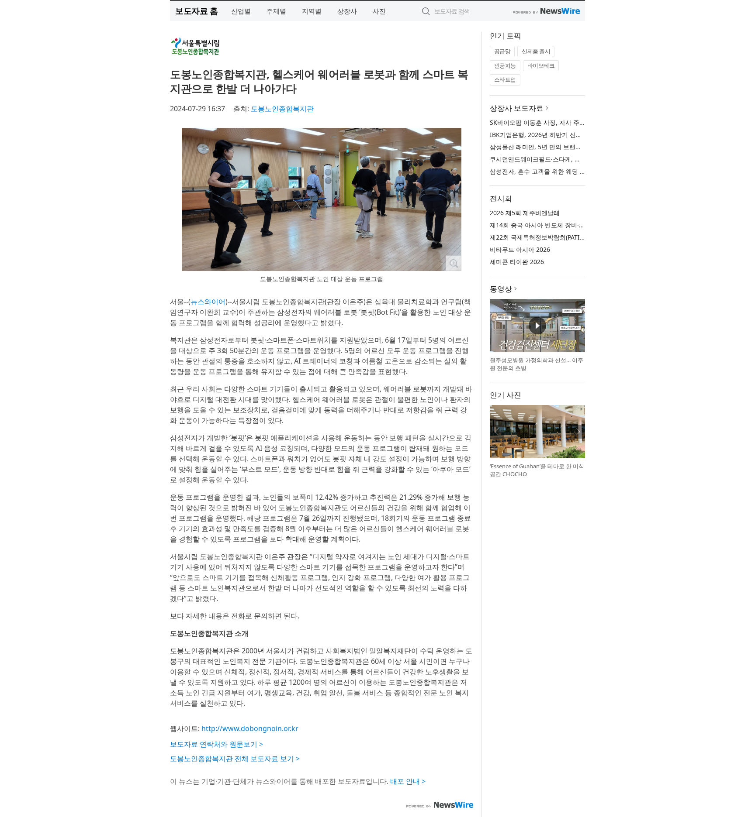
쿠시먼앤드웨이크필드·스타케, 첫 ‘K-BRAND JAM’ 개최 (564, 159)
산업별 (241, 11)
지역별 (312, 11)
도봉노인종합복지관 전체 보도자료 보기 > (235, 758)
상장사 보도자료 (517, 108)
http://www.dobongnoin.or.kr (249, 728)
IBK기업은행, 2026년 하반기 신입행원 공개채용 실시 (562, 134)
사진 (379, 11)
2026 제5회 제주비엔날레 (525, 213)
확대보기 (453, 263)
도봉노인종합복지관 (282, 108)
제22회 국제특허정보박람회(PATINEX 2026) (549, 237)
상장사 (347, 11)
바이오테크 (541, 65)
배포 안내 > (408, 781)
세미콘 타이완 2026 (517, 261)
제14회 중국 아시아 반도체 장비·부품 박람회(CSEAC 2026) (569, 225)
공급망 (502, 51)
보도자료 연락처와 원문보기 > (216, 744)
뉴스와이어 (207, 301)
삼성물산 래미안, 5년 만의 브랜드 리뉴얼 (546, 147)
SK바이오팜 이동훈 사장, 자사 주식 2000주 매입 (555, 122)
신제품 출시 (536, 51)
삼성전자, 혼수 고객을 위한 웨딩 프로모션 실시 (554, 171)
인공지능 (505, 65)
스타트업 (505, 79)
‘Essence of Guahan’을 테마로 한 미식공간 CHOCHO (537, 470)
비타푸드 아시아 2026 (520, 249)
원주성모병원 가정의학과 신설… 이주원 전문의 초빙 (536, 364)
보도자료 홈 (196, 10)
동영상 (501, 289)
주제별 (276, 11)
